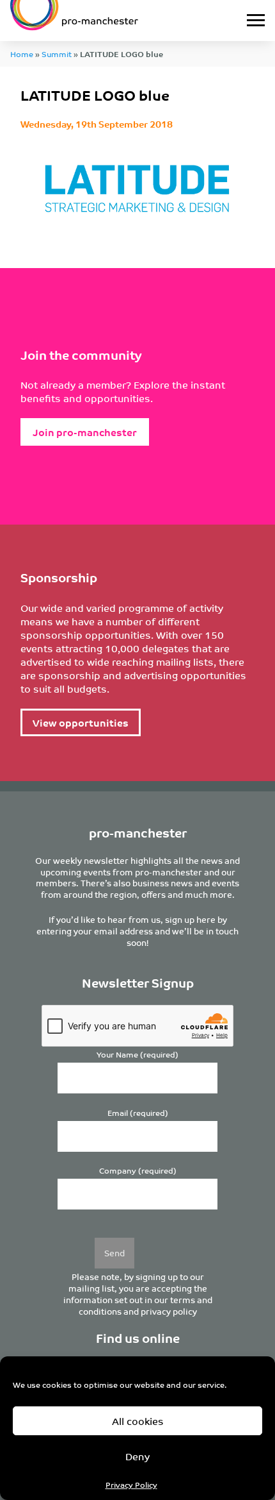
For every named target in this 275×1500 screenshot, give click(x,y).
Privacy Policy (131, 1484)
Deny (137, 1456)
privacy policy (169, 1311)
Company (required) (138, 1170)
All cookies (138, 1420)
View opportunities (81, 722)
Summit (57, 53)
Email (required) (137, 1113)
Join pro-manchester (85, 432)
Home (21, 53)
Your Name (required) (137, 1054)
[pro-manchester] (102, 20)
